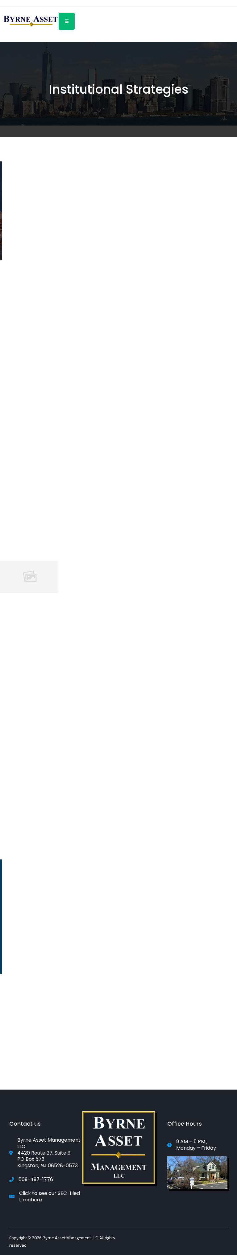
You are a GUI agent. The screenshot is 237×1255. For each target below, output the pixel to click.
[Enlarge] (147, 1119)
